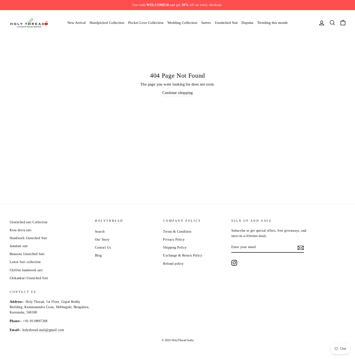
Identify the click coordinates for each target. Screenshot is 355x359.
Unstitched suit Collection (28, 222)
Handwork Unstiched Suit (28, 238)
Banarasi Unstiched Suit (27, 254)
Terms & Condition (177, 231)
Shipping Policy (174, 247)
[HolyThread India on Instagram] (234, 263)
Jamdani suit (19, 246)
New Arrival (76, 23)
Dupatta (247, 23)
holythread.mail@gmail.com (43, 330)
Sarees (206, 23)
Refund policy (173, 263)
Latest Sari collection (25, 262)
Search (100, 231)
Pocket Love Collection (145, 23)
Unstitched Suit (226, 23)
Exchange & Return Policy (182, 255)
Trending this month (272, 23)
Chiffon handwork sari (26, 270)
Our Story (102, 239)
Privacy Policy (174, 239)
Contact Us (103, 247)
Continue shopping (177, 93)
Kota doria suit (20, 230)
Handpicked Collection (107, 23)
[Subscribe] (301, 247)
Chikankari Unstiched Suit (29, 278)
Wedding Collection (182, 23)
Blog (98, 255)
